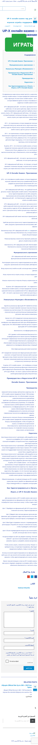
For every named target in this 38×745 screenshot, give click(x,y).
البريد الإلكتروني (28, 576)
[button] (34, 6)
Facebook (35, 576)
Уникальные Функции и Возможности (19, 69)
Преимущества (27, 78)
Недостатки (28, 82)
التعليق (32, 611)
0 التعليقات (7, 26)
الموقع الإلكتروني (29, 645)
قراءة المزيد (28, 696)
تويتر (32, 576)
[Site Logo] (30, 11)
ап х (28, 230)
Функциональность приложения (21, 65)
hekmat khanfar (28, 26)
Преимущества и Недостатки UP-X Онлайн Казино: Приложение (20, 73)
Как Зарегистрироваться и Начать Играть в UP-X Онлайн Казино (21, 86)
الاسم (32, 630)
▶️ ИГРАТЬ (22, 42)
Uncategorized (17, 26)
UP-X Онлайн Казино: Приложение (20, 61)
